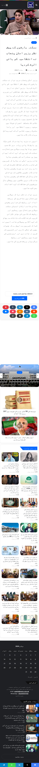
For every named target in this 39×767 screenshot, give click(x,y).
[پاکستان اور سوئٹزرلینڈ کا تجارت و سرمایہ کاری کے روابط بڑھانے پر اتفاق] (10, 619)
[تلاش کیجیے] (36, 5)
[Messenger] (6, 312)
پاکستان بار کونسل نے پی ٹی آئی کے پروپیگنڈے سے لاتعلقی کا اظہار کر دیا (13, 728)
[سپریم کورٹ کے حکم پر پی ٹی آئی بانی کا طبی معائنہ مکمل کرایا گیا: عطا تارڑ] (28, 527)
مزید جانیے (20, 696)
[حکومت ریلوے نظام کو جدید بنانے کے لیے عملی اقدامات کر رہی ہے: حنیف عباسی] (28, 573)
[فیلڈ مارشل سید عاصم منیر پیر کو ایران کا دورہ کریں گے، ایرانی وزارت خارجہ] (10, 479)
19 (15, 663)
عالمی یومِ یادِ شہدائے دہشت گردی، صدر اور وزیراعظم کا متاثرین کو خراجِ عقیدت (15, 737)
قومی (26, 38)
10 (26, 659)
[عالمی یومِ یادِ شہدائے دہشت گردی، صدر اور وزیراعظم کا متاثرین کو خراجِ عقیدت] (31, 738)
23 (31, 668)
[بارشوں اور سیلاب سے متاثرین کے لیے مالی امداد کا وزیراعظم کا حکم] (28, 550)
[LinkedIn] (20, 307)
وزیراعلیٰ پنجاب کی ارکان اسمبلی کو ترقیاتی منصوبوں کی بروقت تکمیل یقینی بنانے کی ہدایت (30, 513)
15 (35, 663)
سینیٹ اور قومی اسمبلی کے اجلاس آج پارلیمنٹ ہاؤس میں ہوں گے (19, 378)
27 (10, 668)
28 (4, 668)
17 (26, 663)
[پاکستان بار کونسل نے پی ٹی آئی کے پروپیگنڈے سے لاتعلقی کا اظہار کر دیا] (10, 502)
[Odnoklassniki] (20, 312)
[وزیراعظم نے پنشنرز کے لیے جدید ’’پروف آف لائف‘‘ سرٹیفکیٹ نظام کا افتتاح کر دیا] (28, 619)
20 (10, 663)
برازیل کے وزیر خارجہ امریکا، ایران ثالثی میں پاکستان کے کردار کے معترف (13, 718)
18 (20, 663)
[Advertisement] (19, 266)
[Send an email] (26, 70)
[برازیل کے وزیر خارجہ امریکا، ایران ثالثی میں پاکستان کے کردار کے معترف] (31, 718)
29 (35, 672)
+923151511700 (23, 693)
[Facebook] (34, 307)
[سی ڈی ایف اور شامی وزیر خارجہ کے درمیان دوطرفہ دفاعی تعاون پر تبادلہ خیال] (10, 596)
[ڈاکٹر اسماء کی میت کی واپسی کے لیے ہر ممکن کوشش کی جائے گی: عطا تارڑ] (28, 457)
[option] (19, 375)
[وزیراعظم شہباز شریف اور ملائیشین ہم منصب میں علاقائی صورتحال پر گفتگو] (10, 550)
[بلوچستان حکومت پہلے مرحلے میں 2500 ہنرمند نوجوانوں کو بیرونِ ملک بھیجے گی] (28, 479)
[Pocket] (13, 312)
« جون (35, 677)
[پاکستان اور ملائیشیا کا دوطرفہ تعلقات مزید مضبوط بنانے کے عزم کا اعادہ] (28, 596)
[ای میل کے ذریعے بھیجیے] (20, 316)
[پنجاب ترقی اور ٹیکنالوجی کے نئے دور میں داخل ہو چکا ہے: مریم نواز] (10, 457)
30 (31, 672)
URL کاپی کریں (19, 298)
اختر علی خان (31, 70)
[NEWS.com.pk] (30, 5)
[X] (27, 307)
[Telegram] (27, 316)
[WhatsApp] (34, 316)
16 (31, 663)
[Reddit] (34, 312)
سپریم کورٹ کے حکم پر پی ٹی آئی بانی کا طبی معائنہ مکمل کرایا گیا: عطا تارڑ (14, 747)
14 (4, 659)
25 (21, 668)
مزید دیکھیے (19, 757)
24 (26, 668)
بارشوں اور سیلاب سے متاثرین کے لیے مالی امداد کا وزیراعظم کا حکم (14, 708)
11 (20, 659)
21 (4, 663)
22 (35, 668)
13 (10, 659)
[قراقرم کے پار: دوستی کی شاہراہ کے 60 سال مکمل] (10, 527)
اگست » (30, 677)
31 (26, 672)
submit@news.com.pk (21, 691)
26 (15, 668)
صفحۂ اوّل (32, 38)
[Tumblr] (13, 307)
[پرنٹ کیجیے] (13, 316)
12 (15, 659)
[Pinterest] (6, 307)
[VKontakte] (27, 312)
